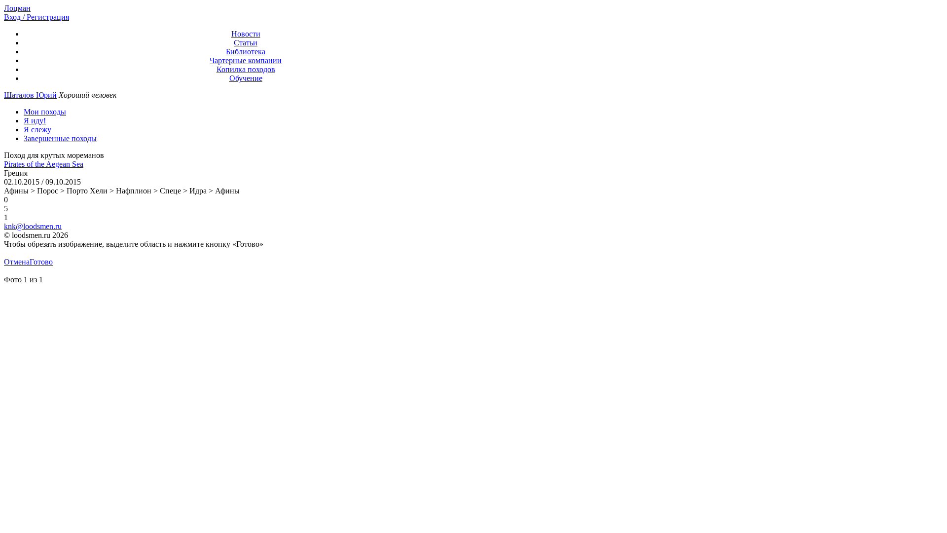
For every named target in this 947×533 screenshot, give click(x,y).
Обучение (245, 78)
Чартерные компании (246, 60)
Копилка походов (246, 69)
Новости (245, 34)
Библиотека (245, 51)
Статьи (245, 42)
